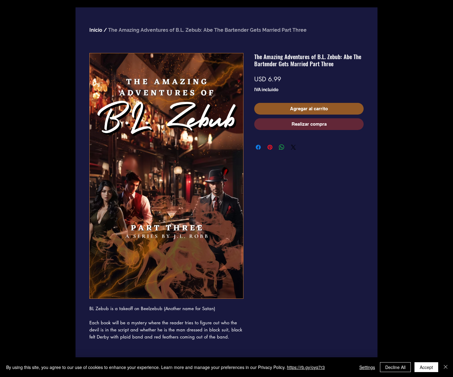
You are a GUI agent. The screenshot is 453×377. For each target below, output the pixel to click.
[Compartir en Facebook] (258, 147)
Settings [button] (367, 367)
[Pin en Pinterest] (270, 147)
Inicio (95, 30)
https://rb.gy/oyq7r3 (306, 367)
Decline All (395, 367)
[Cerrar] (445, 367)
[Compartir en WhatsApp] (281, 147)
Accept (426, 367)
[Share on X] (293, 147)
